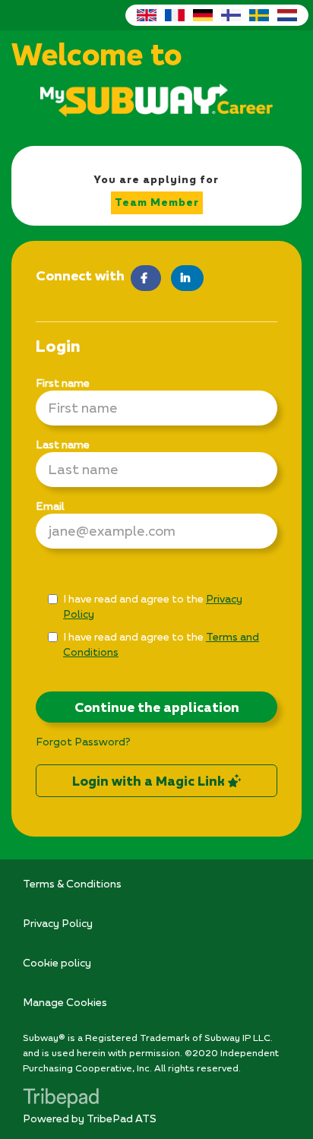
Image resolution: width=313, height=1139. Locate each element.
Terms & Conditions (72, 883)
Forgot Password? (83, 741)
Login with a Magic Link (150, 781)
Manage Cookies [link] (65, 1001)
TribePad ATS (121, 1118)
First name (63, 382)
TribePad (61, 1099)
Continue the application (156, 707)
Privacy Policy (58, 922)
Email (50, 505)
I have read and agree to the (152, 606)
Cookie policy (57, 962)
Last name (63, 444)
